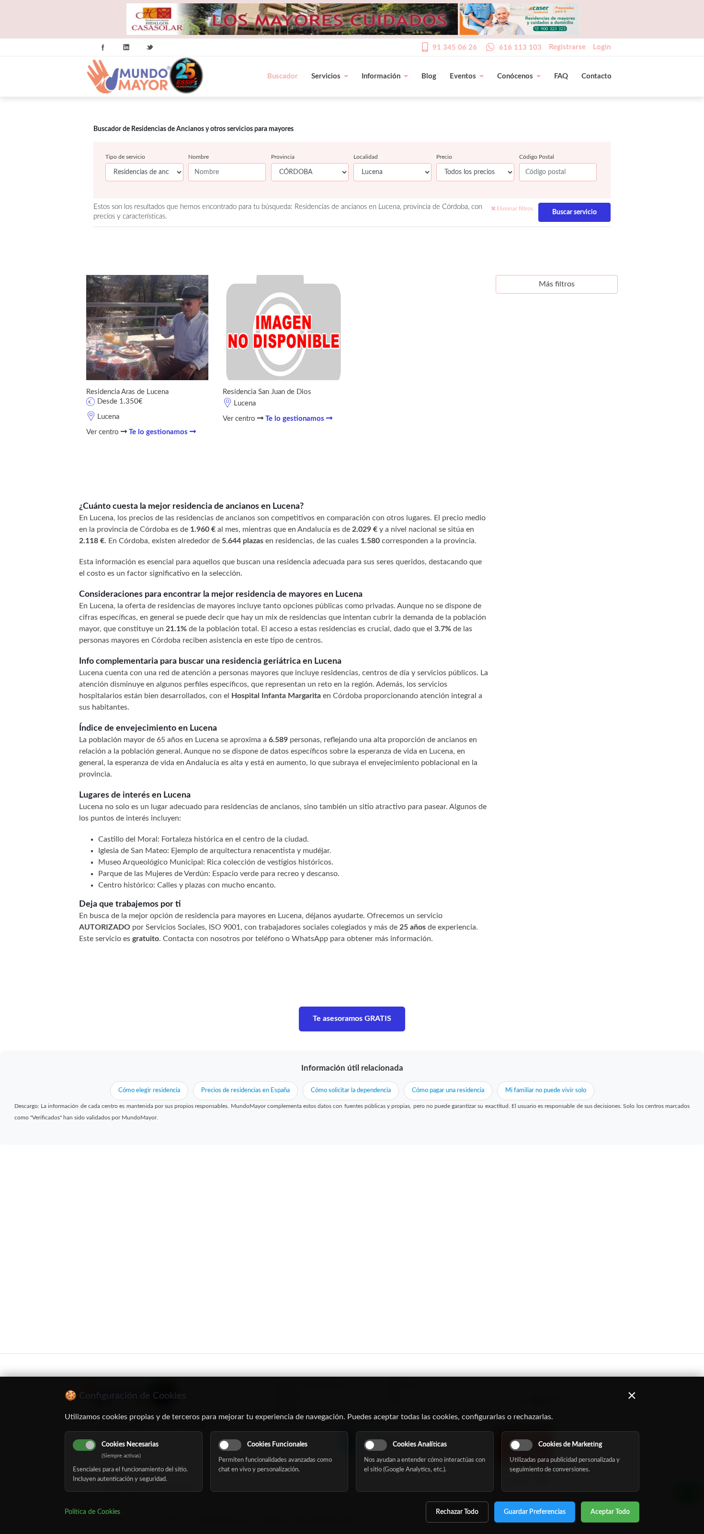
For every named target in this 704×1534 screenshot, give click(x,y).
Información (381, 76)
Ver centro (103, 432)
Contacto (596, 76)
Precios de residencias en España (245, 1090)
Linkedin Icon (126, 47)
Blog (428, 76)
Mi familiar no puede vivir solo (545, 1090)
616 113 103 (520, 47)
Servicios (326, 76)
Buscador (282, 76)
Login (602, 47)
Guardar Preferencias (535, 1512)
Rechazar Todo (457, 1512)
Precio (444, 157)
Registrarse (567, 47)
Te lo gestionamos (159, 432)
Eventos (463, 76)
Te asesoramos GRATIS (352, 1018)
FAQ (561, 76)
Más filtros (557, 284)
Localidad (365, 157)
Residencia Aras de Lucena (127, 391)
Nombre (198, 157)
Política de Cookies (92, 1512)
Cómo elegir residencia (149, 1090)
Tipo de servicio (125, 157)
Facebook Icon (103, 47)
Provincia (283, 157)
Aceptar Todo (610, 1512)
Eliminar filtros (514, 208)
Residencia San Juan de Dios (267, 391)
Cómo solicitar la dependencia (351, 1090)
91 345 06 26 (454, 47)
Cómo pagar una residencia (448, 1090)
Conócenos (515, 76)
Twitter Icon (150, 47)
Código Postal (536, 157)
